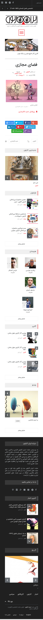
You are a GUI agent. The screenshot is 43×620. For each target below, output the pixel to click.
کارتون (28, 72)
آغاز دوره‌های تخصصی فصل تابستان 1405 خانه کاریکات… (17, 506)
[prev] (7, 48)
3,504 (17, 421)
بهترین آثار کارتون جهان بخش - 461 (16, 348)
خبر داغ (35, 183)
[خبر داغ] (21, 168)
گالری (24, 338)
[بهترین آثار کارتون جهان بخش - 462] (32, 337)
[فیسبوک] (13, 2)
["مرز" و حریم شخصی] (23, 404)
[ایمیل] (6, 2)
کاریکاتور (21, 594)
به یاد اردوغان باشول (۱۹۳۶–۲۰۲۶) (17, 534)
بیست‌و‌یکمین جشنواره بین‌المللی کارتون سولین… (18, 229)
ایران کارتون (18, 73)
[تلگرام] (10, 3)
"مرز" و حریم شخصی (34, 420)
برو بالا (10, 601)
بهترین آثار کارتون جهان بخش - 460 (16, 363)
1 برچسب (21, 75)
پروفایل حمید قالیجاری (27, 111)
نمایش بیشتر (21, 244)
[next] (35, 48)
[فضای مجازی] (21, 91)
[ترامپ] (23, 569)
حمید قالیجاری (14, 141)
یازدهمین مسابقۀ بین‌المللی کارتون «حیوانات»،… (17, 215)
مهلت (24, 205)
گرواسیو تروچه (27, 310)
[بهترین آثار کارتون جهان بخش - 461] (32, 352)
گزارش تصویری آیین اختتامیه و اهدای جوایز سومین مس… (16, 520)
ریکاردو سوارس (30, 270)
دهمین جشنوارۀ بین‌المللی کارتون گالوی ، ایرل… (18, 200)
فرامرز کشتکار (12, 270)
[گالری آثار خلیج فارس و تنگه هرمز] (21, 45)
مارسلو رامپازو (30, 290)
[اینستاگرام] (2, 2)
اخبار (25, 510)
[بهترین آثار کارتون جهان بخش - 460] (32, 366)
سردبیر (15, 615)
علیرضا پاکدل (37, 585)
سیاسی (11, 594)
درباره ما (21, 615)
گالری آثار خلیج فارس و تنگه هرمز (28, 53)
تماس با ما (7, 615)
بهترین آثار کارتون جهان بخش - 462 (16, 334)
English (28, 615)
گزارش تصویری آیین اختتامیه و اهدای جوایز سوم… (26, 8)
